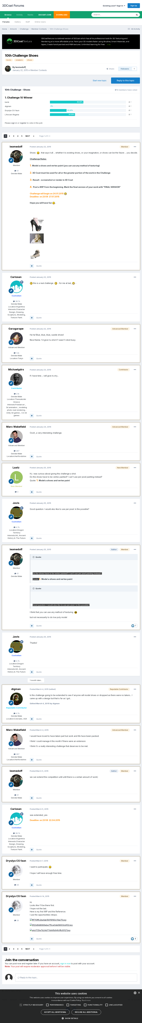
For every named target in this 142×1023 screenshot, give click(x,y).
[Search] (137, 14)
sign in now (65, 963)
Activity (19, 15)
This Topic (125, 15)
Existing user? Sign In (113, 6)
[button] (71, 1018)
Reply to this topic (125, 80)
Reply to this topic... (29, 977)
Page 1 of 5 (44, 136)
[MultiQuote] (32, 266)
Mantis (30, 15)
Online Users (40, 22)
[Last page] (34, 136)
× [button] (139, 993)
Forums (6, 22)
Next (27, 136)
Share (111, 69)
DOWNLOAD (61, 15)
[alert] (71, 1006)
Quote (39, 266)
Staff (28, 22)
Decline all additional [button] (86, 1012)
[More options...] (135, 146)
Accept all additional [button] (55, 1012)
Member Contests (39, 70)
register (23, 123)
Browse (8, 15)
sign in (14, 123)
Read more (86, 1000)
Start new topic (99, 80)
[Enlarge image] (38, 153)
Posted (40, 147)
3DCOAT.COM (44, 15)
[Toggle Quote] (34, 557)
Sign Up (133, 5)
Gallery (18, 22)
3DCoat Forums (13, 5)
